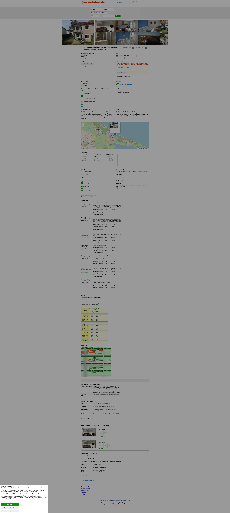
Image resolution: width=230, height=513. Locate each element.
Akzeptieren (9, 504)
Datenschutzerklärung (5, 500)
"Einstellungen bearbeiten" (24, 495)
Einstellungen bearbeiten (9, 507)
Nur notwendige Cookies (9, 511)
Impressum (13, 500)
